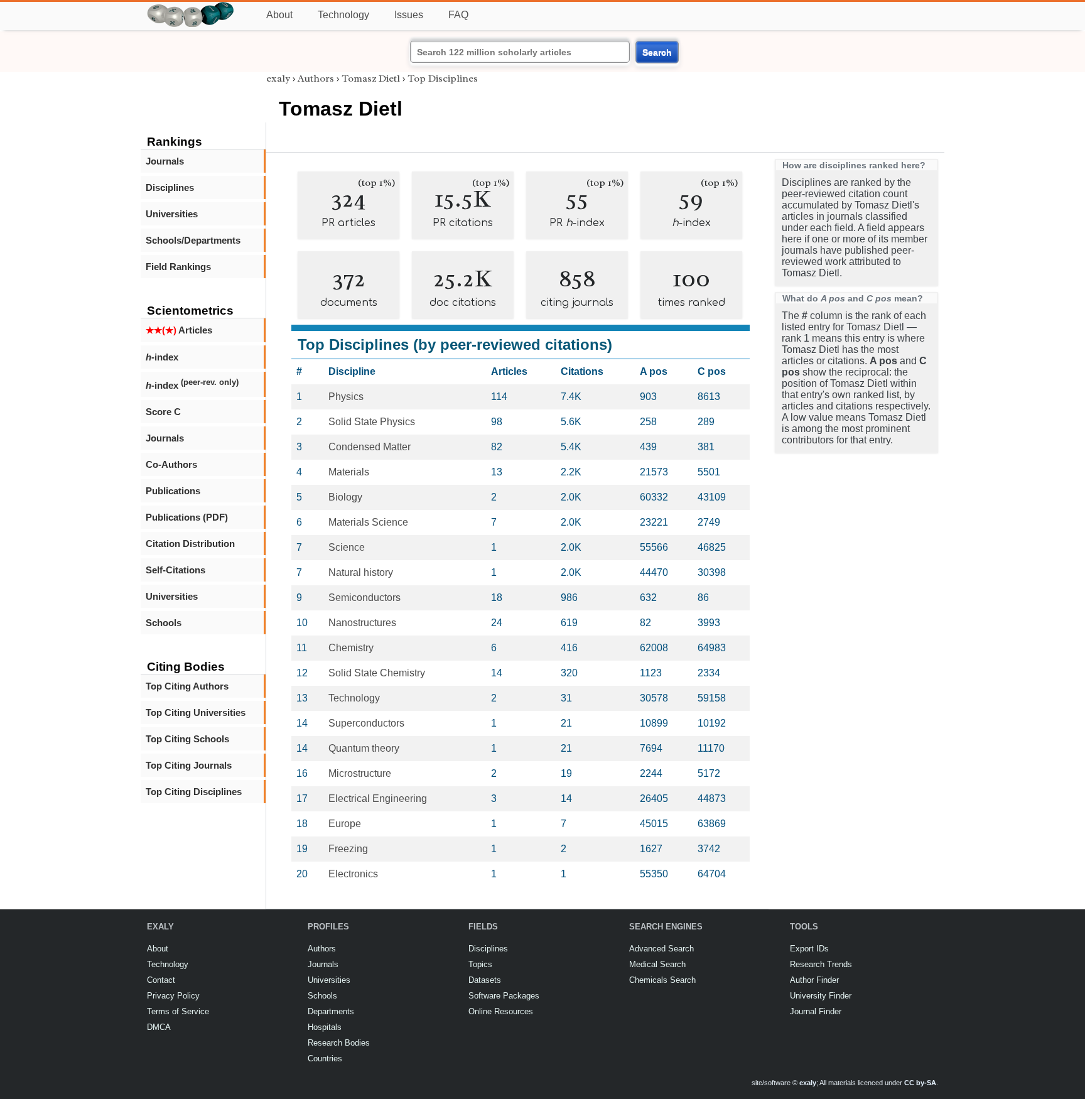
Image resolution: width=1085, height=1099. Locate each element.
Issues (408, 14)
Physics (346, 396)
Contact (161, 980)
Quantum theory (363, 748)
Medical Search (657, 964)
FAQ (458, 14)
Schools (163, 622)
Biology (345, 497)
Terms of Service (178, 1011)
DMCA (159, 1027)
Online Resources (500, 1011)
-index (162, 357)
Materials (348, 472)
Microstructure (359, 773)
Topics (480, 964)
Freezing (348, 848)
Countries (325, 1058)
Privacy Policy (173, 995)
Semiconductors (364, 597)
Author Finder (814, 980)
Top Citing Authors (187, 686)
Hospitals (325, 1027)
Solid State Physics (371, 421)
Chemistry (351, 647)
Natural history (360, 572)
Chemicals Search (662, 980)
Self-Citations (175, 570)
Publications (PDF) (187, 517)
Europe (344, 823)
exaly (278, 78)
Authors (316, 78)
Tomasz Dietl (371, 78)
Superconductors (366, 723)
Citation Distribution (190, 543)
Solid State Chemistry (376, 673)
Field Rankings (178, 266)
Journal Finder (815, 1011)
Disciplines (170, 187)
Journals (165, 161)
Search (657, 52)
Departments (331, 1011)
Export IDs (809, 948)
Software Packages (503, 995)
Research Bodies (339, 1043)
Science (346, 547)
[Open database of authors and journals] (191, 7)
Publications (173, 490)
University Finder (820, 995)
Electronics (353, 874)
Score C (163, 411)
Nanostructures (362, 622)
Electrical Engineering (377, 798)
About (279, 14)
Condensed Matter (369, 446)
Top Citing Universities (196, 712)
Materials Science (368, 522)
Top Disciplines (443, 78)
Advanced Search (661, 948)
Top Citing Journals (189, 765)
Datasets (484, 980)
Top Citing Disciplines (194, 791)
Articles (179, 330)
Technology (343, 14)
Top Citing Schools (187, 739)
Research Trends (821, 964)
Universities (172, 213)
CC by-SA (920, 1082)
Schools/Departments (193, 240)
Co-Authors (171, 464)
